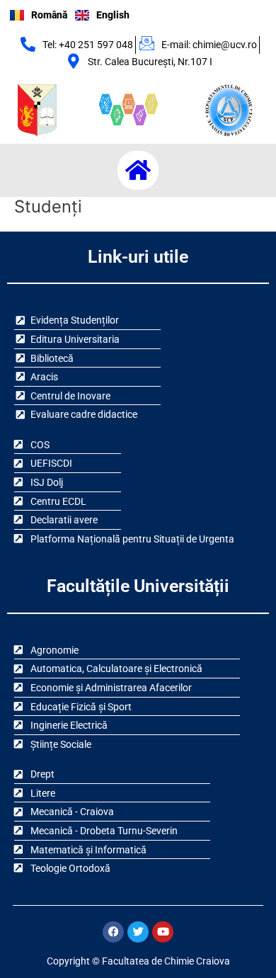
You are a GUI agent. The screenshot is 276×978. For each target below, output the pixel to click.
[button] (138, 170)
